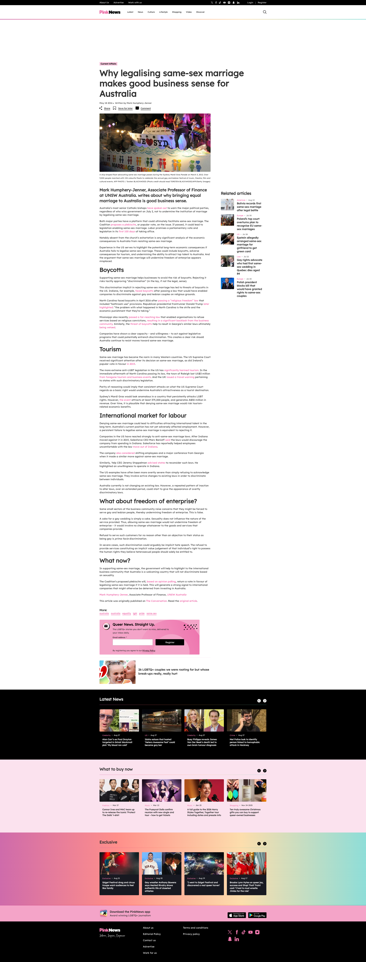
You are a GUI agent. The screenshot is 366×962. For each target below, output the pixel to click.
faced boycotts (144, 290)
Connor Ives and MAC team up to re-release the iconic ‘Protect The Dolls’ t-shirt (118, 812)
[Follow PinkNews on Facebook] (237, 932)
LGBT (135, 613)
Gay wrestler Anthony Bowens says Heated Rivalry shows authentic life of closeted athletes (160, 886)
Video (189, 12)
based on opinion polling (161, 581)
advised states (156, 462)
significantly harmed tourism (181, 370)
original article (188, 600)
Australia (104, 613)
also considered (125, 452)
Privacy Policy (148, 650)
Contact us (149, 940)
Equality (126, 613)
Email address (123, 637)
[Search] (264, 12)
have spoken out (157, 207)
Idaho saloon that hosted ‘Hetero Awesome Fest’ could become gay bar (160, 742)
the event (125, 399)
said (167, 439)
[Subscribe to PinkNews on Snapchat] (230, 939)
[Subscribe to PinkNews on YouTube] (250, 932)
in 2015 (131, 363)
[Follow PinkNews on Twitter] (230, 932)
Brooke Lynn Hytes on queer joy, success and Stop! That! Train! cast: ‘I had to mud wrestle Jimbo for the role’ (246, 886)
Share (107, 108)
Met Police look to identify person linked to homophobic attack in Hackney (245, 742)
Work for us (150, 952)
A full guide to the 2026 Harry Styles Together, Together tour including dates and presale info (204, 812)
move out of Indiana (145, 446)
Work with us (135, 2)
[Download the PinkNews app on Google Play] (257, 915)
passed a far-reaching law (144, 317)
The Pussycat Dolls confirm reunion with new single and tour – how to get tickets (159, 812)
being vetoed (107, 327)
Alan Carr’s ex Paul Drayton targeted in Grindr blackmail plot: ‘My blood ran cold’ (117, 742)
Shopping (176, 12)
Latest (130, 12)
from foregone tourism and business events (125, 376)
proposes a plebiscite (123, 224)
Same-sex (152, 613)
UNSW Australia (176, 594)
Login (250, 2)
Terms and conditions (195, 927)
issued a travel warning (180, 376)
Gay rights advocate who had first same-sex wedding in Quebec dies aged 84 (249, 266)
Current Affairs (108, 63)
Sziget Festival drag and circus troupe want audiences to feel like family (118, 885)
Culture (151, 12)
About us (148, 927)
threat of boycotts (141, 323)
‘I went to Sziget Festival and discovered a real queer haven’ (203, 884)
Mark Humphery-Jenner (114, 594)
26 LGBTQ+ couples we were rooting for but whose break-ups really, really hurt (173, 671)
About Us (104, 2)
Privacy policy (191, 933)
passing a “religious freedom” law (178, 300)
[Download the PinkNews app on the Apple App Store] (237, 915)
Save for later (125, 108)
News (140, 12)
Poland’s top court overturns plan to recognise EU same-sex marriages (249, 224)
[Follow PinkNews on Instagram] (257, 932)
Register (262, 2)
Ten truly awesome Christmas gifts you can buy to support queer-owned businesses (245, 812)
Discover (200, 12)
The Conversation (156, 600)
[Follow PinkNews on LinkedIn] (238, 2)
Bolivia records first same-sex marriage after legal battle (249, 207)
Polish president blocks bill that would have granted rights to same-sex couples (249, 289)
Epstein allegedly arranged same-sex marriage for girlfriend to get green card (249, 244)
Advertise (119, 2)
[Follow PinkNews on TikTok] (243, 932)
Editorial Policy (152, 933)
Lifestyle (163, 12)
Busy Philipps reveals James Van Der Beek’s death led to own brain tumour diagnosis (202, 742)
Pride (142, 613)
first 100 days (127, 231)
